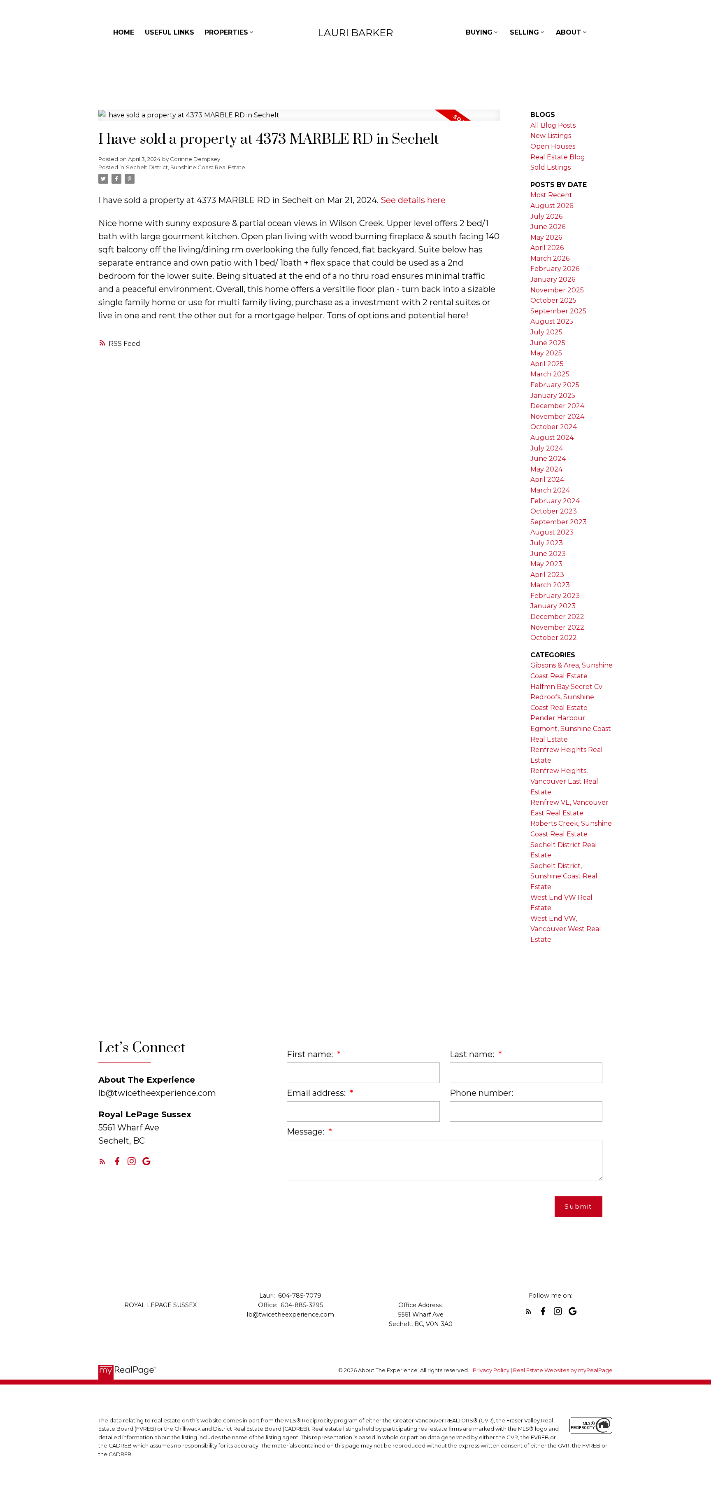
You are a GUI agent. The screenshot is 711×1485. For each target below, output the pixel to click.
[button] (102, 1161)
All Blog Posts (553, 125)
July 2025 (546, 332)
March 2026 (549, 258)
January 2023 (553, 606)
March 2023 (550, 585)
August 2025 (551, 321)
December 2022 (557, 617)
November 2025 (557, 290)
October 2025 (553, 300)
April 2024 (547, 479)
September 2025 (558, 311)
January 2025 (552, 395)
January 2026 (552, 279)
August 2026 (551, 206)
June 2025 (547, 343)
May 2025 (546, 353)
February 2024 (555, 501)
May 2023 (546, 564)
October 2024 (553, 427)
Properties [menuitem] (226, 32)
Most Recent (551, 195)
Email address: (317, 1093)
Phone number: (481, 1093)
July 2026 (546, 216)
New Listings (550, 136)
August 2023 (552, 532)
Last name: (473, 1054)
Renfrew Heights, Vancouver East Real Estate (564, 781)
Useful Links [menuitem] (169, 32)
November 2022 (557, 627)
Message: (306, 1132)
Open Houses (552, 146)
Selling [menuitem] (524, 32)
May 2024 (546, 469)
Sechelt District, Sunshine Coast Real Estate (185, 167)
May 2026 (546, 237)
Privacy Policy (491, 1370)
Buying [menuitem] (479, 32)
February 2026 (554, 269)
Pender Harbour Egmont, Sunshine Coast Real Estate (570, 728)
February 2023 (555, 596)
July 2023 (546, 543)
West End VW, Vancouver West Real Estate (565, 929)
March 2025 (549, 374)
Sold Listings (550, 167)
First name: (311, 1054)
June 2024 (548, 458)
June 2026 (547, 227)
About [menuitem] (568, 32)
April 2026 (547, 248)
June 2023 (548, 554)
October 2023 (553, 511)
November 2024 (557, 416)
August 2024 (552, 437)
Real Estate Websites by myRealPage (563, 1370)
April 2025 (547, 364)
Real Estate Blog (557, 157)
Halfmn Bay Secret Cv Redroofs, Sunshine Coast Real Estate (566, 697)
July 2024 (546, 448)
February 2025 (554, 385)
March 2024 (550, 490)
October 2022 (553, 638)
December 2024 (557, 406)
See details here (413, 200)
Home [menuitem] (123, 32)
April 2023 (547, 575)
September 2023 (558, 522)
